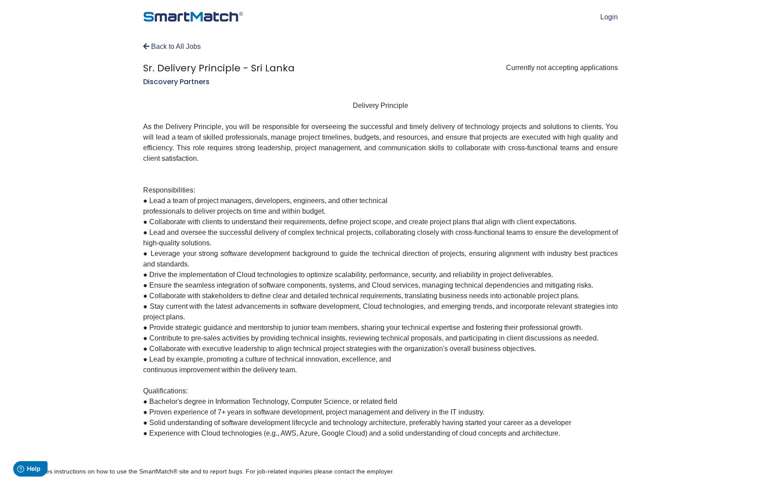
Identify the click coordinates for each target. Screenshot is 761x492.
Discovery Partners (176, 82)
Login (609, 17)
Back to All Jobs (175, 46)
